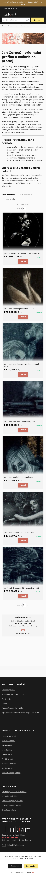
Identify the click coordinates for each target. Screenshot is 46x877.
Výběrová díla (9, 199)
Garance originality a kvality (12, 801)
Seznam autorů (13, 26)
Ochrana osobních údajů (11, 805)
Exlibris (4, 703)
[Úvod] (10, 14)
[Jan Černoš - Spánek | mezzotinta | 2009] (23, 287)
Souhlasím (31, 866)
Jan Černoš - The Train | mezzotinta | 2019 (19, 422)
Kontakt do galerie (9, 810)
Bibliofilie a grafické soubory (13, 694)
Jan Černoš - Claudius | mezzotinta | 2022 (19, 532)
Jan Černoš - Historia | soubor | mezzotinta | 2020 (22, 253)
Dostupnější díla (25, 195)
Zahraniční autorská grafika (12, 708)
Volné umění (6, 699)
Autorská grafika (8, 690)
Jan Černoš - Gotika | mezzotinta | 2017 (18, 477)
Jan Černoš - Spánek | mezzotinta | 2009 (19, 309)
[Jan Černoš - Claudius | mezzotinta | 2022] (23, 509)
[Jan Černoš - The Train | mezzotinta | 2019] (23, 399)
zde (33, 872)
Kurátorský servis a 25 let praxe (14, 792)
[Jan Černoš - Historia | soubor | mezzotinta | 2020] (23, 232)
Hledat (27, 20)
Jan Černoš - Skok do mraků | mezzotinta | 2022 (21, 588)
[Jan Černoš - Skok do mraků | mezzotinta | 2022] (23, 566)
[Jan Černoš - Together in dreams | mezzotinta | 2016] (23, 342)
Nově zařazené (8, 195)
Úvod (3, 26)
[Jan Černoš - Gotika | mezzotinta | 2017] (23, 455)
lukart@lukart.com (23, 633)
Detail (23, 261)
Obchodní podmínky (9, 796)
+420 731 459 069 (10, 9)
